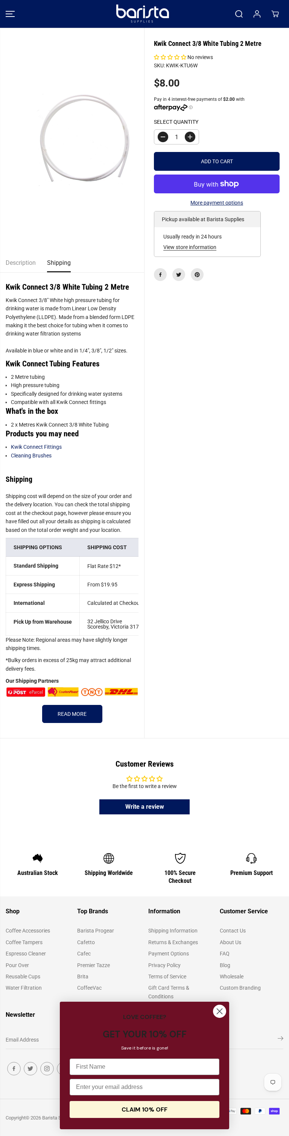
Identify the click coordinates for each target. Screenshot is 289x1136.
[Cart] (275, 14)
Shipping (59, 262)
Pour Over (17, 965)
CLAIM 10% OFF (144, 1109)
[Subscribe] (280, 1039)
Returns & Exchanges (173, 942)
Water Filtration (24, 988)
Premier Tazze (93, 965)
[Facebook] (160, 274)
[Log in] (257, 14)
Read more (72, 714)
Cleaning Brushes (31, 456)
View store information (189, 247)
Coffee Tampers (24, 942)
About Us (230, 942)
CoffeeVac (89, 988)
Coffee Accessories (28, 931)
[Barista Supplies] (142, 14)
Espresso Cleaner (26, 954)
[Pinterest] (197, 274)
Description (21, 262)
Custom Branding (240, 988)
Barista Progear (95, 931)
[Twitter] (178, 274)
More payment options (216, 203)
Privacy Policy (164, 965)
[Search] (239, 14)
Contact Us (233, 931)
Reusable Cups (23, 976)
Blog (225, 965)
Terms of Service (167, 976)
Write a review (144, 806)
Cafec (84, 954)
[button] (10, 14)
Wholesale (231, 976)
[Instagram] (47, 1068)
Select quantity (176, 122)
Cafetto (86, 942)
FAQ (225, 954)
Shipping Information (173, 931)
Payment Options (168, 954)
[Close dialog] (219, 1011)
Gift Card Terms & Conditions (168, 992)
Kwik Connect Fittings (36, 447)
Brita (82, 976)
